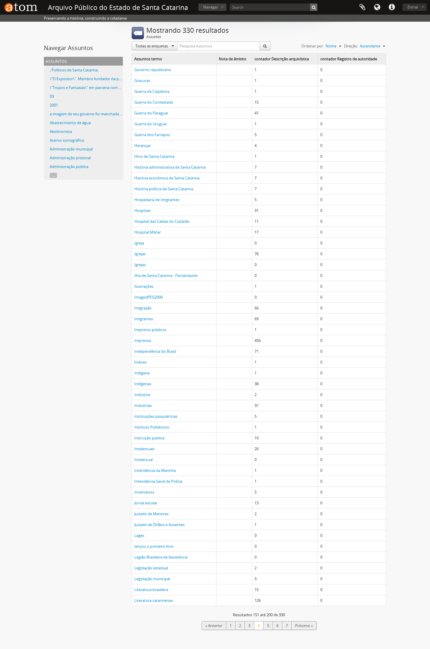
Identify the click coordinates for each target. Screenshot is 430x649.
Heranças (142, 145)
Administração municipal (71, 149)
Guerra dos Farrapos (152, 134)
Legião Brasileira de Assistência (161, 557)
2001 (54, 105)
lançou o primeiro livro (153, 546)
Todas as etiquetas (152, 46)
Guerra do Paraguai (151, 113)
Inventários (144, 492)
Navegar (210, 7)
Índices (140, 362)
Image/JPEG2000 (148, 297)
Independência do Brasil (155, 351)
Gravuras (142, 80)
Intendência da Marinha (155, 470)
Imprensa (142, 340)
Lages (139, 535)
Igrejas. (140, 264)
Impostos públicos (150, 329)
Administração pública (69, 166)
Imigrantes (143, 318)
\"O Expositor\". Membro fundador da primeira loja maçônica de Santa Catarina (118, 78)
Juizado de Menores (151, 513)
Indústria (142, 394)
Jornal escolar (145, 503)
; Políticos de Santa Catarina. (74, 70)
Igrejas (140, 253)
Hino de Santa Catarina (154, 156)
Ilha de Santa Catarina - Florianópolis (166, 275)
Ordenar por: (312, 46)
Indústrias (143, 405)
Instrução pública (149, 438)
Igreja (139, 243)
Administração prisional (70, 157)
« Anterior (213, 625)
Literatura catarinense (153, 600)
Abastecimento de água (70, 122)
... (53, 175)
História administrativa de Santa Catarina (170, 167)
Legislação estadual (151, 568)
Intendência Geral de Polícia (158, 481)
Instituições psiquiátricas (155, 416)
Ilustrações (143, 286)
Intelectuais (144, 448)
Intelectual (143, 459)
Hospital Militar (147, 232)
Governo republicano (152, 69)
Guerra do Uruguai (150, 123)
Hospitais (142, 210)
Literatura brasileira (151, 589)
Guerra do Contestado (153, 102)
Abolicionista (61, 131)
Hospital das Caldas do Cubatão (162, 221)
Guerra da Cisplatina (151, 91)
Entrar (412, 7)
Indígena (141, 373)
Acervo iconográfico (67, 140)
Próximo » (304, 625)
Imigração (143, 308)
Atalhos (391, 7)
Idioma (377, 7)
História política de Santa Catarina (163, 188)
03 (52, 96)
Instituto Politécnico (151, 427)
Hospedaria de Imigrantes (156, 199)
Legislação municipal (152, 578)
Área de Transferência (362, 7)
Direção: (351, 46)
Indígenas (142, 383)
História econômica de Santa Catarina (166, 178)
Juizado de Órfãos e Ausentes (159, 524)
